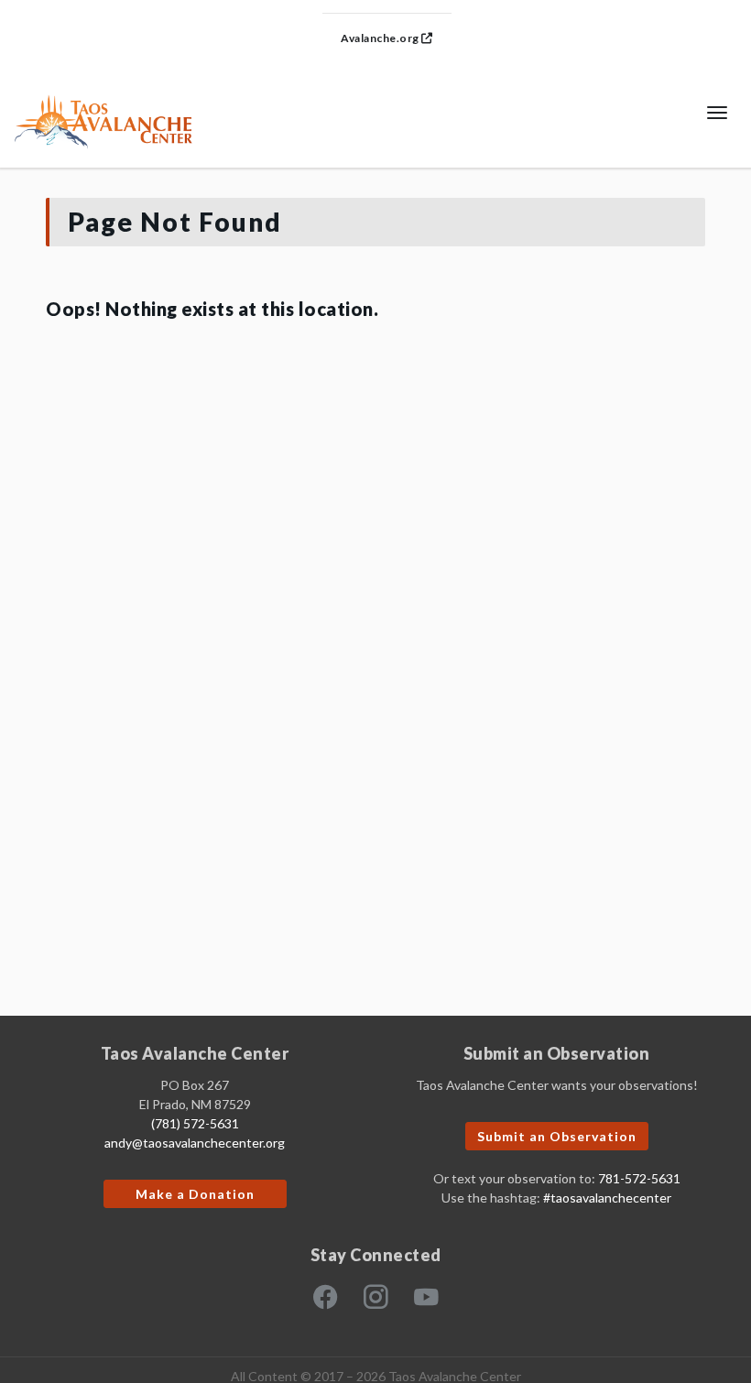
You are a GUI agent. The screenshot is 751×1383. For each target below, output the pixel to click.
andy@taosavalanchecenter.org (194, 1142)
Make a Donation (195, 1194)
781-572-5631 (639, 1178)
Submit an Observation (557, 1136)
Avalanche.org (381, 38)
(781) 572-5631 (195, 1123)
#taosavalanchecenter (607, 1197)
